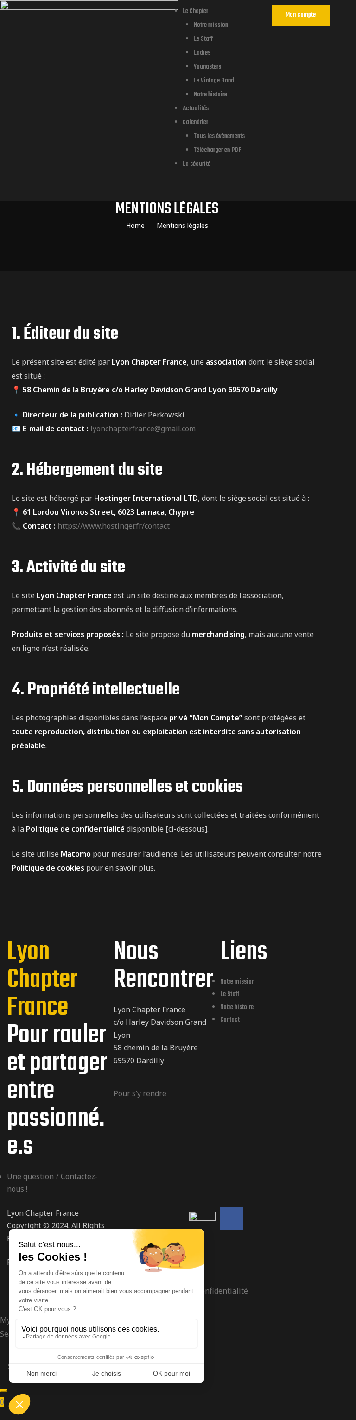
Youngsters (207, 67)
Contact (230, 1020)
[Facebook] (231, 1218)
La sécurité (196, 164)
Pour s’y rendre (140, 1093)
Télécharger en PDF (217, 150)
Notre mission (211, 25)
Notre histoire (210, 94)
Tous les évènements (219, 136)
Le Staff (203, 39)
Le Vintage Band (214, 81)
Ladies (202, 53)
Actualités (196, 108)
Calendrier (195, 122)
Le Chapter (195, 11)
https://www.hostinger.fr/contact (113, 526)
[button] (301, 15)
